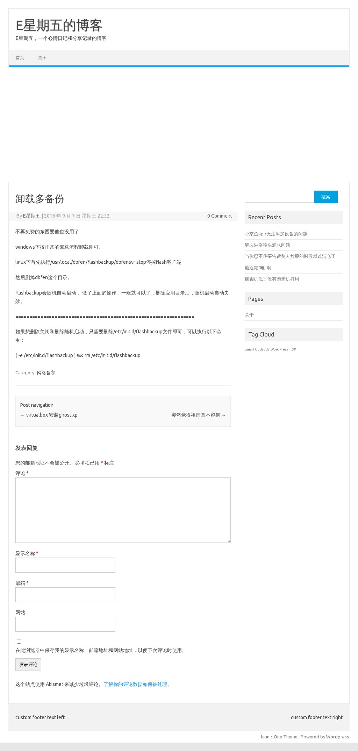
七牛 (292, 349)
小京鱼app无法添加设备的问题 (276, 233)
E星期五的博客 (59, 24)
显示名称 (26, 553)
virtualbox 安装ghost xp (49, 415)
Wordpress (337, 736)
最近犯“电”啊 (258, 267)
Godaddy (262, 349)
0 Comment (219, 216)
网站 (20, 612)
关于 (42, 57)
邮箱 (22, 583)
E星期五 (32, 216)
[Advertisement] (179, 124)
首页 (20, 57)
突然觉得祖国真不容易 (198, 415)
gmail (249, 349)
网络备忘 (46, 372)
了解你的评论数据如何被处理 (135, 684)
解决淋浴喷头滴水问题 (267, 244)
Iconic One (271, 736)
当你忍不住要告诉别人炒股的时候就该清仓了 (290, 256)
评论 (22, 473)
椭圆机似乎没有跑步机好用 (272, 278)
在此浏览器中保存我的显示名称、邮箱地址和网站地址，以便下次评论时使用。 (101, 650)
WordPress (279, 349)
